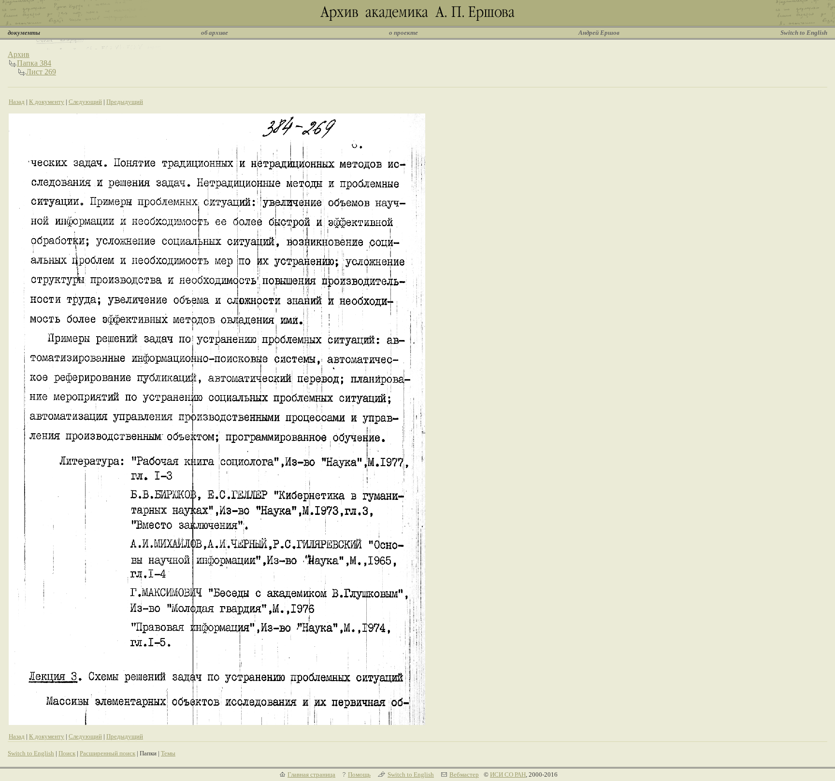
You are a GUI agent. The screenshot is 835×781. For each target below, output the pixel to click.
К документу (46, 101)
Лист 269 (41, 72)
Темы (168, 753)
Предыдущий (124, 101)
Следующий (85, 101)
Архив (18, 54)
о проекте (403, 32)
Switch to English (803, 32)
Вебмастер (464, 774)
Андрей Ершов (598, 32)
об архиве (214, 32)
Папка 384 (34, 63)
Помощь (359, 774)
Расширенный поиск (107, 753)
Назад (17, 101)
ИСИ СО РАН (508, 774)
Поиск (66, 753)
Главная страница (311, 774)
